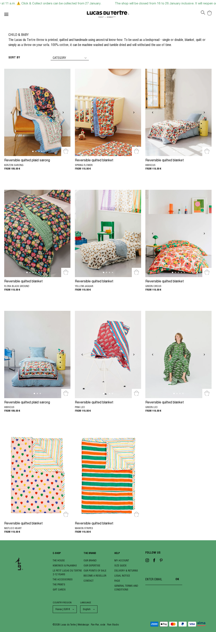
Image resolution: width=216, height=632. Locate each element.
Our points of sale (95, 570)
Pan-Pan (95, 624)
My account (121, 560)
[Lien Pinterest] (161, 561)
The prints (59, 584)
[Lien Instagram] (147, 561)
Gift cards (59, 589)
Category (59, 58)
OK (177, 579)
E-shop (57, 553)
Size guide (120, 565)
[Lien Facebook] (154, 561)
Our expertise (92, 565)
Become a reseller (95, 575)
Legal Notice (122, 575)
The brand (90, 553)
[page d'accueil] (108, 15)
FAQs (117, 580)
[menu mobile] (45, 15)
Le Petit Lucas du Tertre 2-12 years (67, 572)
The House (59, 560)
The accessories (63, 579)
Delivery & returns (126, 570)
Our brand (90, 560)
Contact (89, 580)
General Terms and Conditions (126, 587)
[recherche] (203, 13)
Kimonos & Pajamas (65, 565)
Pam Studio (113, 624)
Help (117, 553)
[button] (11, 113)
